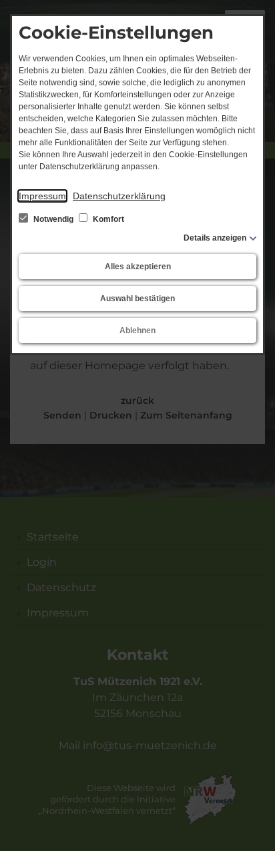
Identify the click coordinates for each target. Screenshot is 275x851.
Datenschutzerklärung (119, 196)
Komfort (107, 219)
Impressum (42, 196)
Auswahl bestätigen (137, 298)
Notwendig (53, 219)
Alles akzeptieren (138, 266)
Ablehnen (137, 330)
